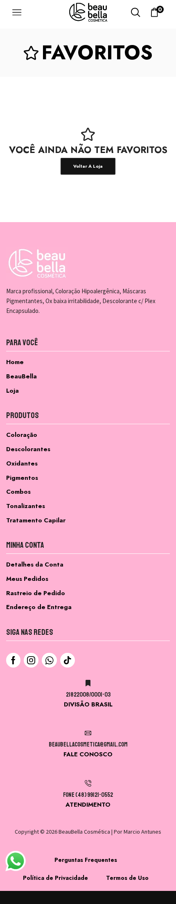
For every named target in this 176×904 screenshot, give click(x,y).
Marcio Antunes (142, 831)
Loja (12, 390)
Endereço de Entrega (39, 607)
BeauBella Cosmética (84, 831)
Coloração (21, 434)
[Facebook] (13, 660)
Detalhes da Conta (34, 564)
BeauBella (21, 376)
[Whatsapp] (49, 660)
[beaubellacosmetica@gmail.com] (88, 733)
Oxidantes (22, 463)
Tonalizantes (25, 505)
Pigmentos (22, 477)
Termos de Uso (127, 878)
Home (15, 362)
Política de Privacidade (55, 878)
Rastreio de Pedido (35, 593)
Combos (18, 491)
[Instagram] (31, 660)
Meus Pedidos (27, 578)
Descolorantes (28, 449)
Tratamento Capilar (35, 520)
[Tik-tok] (67, 660)
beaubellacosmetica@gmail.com (88, 745)
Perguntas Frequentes (85, 860)
